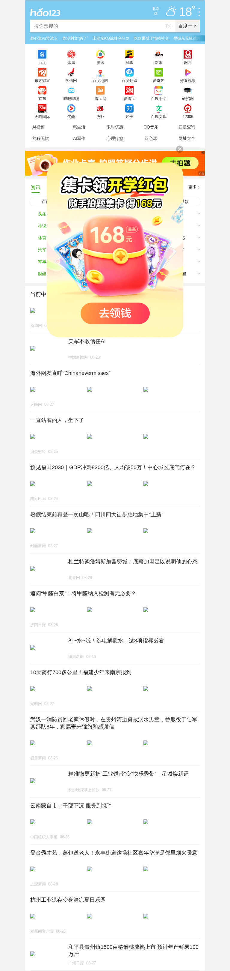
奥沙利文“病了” (75, 38)
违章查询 (186, 127)
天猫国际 (42, 116)
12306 (188, 116)
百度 (42, 62)
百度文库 (159, 116)
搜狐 (129, 62)
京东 (42, 98)
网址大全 (186, 138)
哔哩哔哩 (71, 98)
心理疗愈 (115, 138)
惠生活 (79, 127)
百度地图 (100, 80)
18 (185, 12)
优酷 (71, 116)
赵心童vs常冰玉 (44, 38)
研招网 (188, 98)
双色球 (151, 138)
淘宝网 (100, 98)
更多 (192, 187)
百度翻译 (129, 80)
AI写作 (79, 138)
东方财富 (42, 80)
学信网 (71, 80)
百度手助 (159, 98)
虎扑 (100, 116)
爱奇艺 (158, 80)
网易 (188, 62)
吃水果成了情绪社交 (151, 38)
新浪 (159, 62)
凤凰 (71, 62)
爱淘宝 (129, 98)
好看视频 (188, 80)
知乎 (129, 116)
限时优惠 (115, 127)
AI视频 (38, 127)
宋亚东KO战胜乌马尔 (111, 38)
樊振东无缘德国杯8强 (192, 38)
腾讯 (100, 62)
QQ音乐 (150, 127)
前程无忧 (40, 138)
